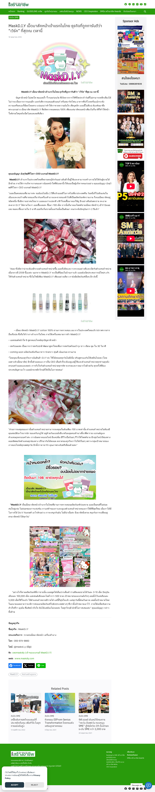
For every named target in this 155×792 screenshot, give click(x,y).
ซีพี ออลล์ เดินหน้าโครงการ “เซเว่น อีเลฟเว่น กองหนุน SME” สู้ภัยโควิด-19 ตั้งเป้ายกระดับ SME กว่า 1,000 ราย (94, 724)
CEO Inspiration (91, 11)
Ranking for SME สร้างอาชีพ (115, 755)
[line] (129, 4)
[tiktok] (145, 4)
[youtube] (141, 4)
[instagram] (137, 4)
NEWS (79, 11)
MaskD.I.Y (14, 674)
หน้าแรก (11, 11)
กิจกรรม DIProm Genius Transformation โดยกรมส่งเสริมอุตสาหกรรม (59, 723)
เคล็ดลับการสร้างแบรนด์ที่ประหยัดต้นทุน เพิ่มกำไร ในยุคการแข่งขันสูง (26, 723)
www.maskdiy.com (24, 658)
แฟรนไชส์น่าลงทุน (67, 11)
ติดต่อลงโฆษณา (129, 11)
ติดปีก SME (14, 17)
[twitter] (133, 4)
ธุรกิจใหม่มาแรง (51, 11)
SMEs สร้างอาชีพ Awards (110, 11)
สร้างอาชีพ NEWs (112, 764)
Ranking (20, 11)
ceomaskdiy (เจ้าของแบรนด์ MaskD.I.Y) (32, 652)
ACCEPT (14, 785)
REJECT (34, 785)
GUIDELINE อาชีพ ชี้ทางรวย (115, 762)
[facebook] (125, 4)
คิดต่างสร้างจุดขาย (29, 674)
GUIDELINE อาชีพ (34, 11)
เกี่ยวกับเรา (131, 752)
